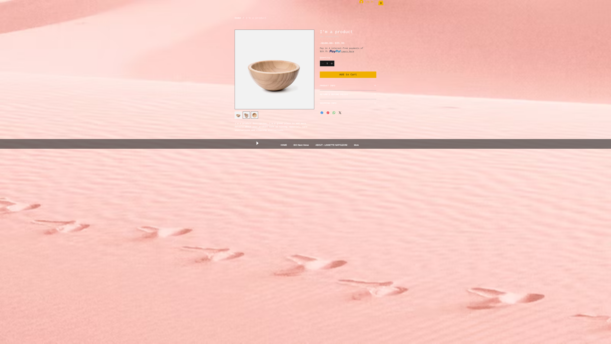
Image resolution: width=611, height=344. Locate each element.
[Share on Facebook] (322, 113)
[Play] (257, 143)
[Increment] (332, 63)
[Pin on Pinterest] (328, 113)
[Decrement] (322, 63)
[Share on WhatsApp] (334, 113)
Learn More (347, 51)
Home (238, 18)
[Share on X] (340, 113)
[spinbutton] (327, 63)
